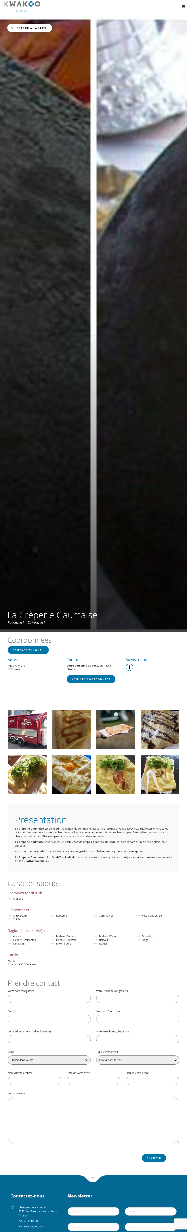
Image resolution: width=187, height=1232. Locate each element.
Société (12, 1011)
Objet (11, 1051)
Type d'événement (107, 1051)
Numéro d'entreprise (108, 1011)
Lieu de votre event (137, 1073)
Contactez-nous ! (28, 650)
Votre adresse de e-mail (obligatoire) (29, 1031)
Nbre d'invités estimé (20, 1073)
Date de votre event (78, 1073)
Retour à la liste (32, 28)
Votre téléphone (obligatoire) (113, 1031)
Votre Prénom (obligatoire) (112, 991)
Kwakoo (22, 6)
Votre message (17, 1093)
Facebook (129, 667)
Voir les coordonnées (91, 679)
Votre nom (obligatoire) (21, 991)
